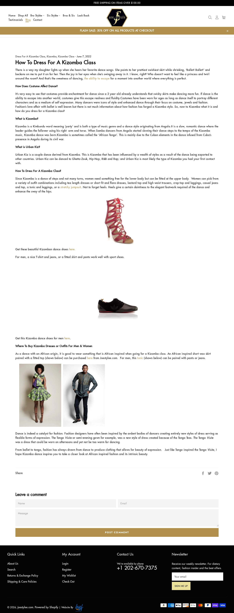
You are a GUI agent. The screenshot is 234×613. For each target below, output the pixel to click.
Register (66, 569)
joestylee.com (25, 607)
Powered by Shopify (46, 607)
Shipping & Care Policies (21, 581)
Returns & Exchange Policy (22, 575)
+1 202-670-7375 (137, 568)
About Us (12, 563)
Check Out (68, 581)
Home (12, 15)
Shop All (23, 15)
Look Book (83, 15)
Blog (28, 20)
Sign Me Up (182, 586)
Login (65, 563)
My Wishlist (69, 575)
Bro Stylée (36, 15)
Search (11, 569)
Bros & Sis (69, 15)
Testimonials (16, 20)
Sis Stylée (53, 15)
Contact (37, 20)
